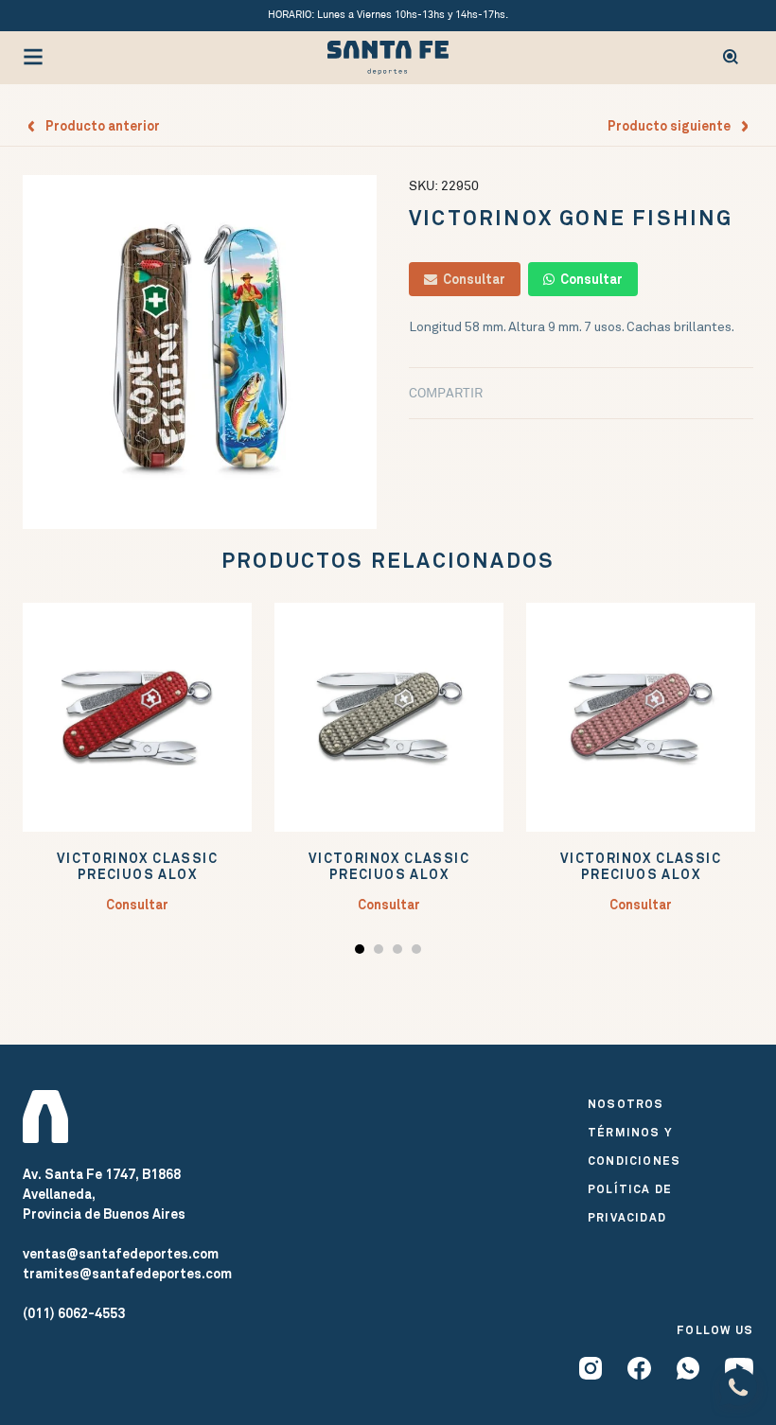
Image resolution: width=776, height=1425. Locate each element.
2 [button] (381, 952)
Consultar (471, 279)
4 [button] (418, 952)
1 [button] (362, 952)
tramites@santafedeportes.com (127, 1273)
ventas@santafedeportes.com (121, 1253)
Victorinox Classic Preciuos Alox (137, 867)
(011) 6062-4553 (74, 1313)
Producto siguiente (673, 125)
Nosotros (626, 1104)
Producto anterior (98, 125)
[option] (200, 352)
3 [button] (399, 952)
